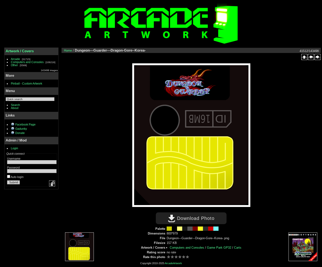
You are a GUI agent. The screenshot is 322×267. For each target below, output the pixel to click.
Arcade (15, 59)
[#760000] (195, 229)
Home (68, 50)
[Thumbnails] (304, 57)
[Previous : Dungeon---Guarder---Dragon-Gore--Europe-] (311, 57)
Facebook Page (25, 124)
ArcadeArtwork (173, 263)
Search (15, 104)
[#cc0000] (210, 229)
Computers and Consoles (27, 62)
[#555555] (190, 229)
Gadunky (21, 128)
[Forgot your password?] (51, 183)
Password (13, 167)
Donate (20, 132)
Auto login (17, 176)
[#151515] (184, 229)
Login (14, 148)
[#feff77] (179, 229)
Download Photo (195, 218)
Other (14, 65)
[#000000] (174, 229)
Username (14, 158)
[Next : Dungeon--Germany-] (317, 57)
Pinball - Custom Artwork (26, 83)
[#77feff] (216, 229)
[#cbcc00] (169, 229)
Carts (237, 247)
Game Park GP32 (219, 247)
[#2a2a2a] (205, 229)
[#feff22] (200, 229)
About (14, 107)
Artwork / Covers (20, 51)
